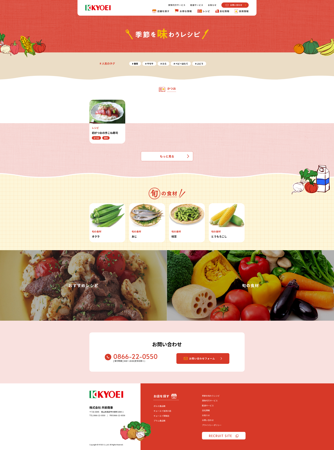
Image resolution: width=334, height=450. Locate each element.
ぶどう (200, 63)
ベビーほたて (181, 63)
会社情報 (206, 410)
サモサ (150, 63)
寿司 (106, 138)
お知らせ (206, 415)
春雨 (136, 63)
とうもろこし (219, 236)
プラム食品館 (159, 420)
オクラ (96, 236)
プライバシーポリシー (212, 425)
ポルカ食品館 (159, 406)
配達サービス (208, 405)
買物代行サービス (210, 400)
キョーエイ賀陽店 (161, 415)
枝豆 (174, 236)
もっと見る (167, 156)
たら (164, 63)
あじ (134, 236)
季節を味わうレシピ (211, 395)
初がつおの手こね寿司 (105, 133)
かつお (96, 138)
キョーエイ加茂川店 (162, 410)
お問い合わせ (208, 420)
